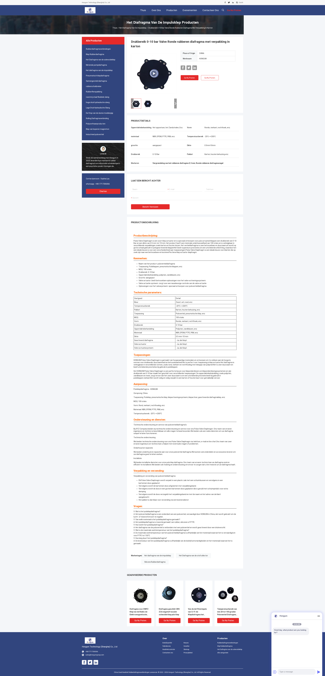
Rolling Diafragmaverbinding (97, 118)
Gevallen (186, 646)
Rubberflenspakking (94, 92)
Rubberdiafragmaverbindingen (98, 49)
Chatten (103, 191)
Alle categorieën (222, 653)
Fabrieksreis (166, 646)
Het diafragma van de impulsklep (132, 28)
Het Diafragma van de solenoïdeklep (100, 60)
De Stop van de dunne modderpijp (99, 113)
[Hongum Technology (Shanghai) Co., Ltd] (90, 10)
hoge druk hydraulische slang (98, 102)
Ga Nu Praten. (189, 78)
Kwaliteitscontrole (168, 649)
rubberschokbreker (93, 86)
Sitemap (186, 649)
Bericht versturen (150, 207)
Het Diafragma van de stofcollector (193, 556)
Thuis (114, 28)
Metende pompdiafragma (96, 65)
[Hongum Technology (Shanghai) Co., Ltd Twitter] (229, 2)
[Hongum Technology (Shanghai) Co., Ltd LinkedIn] (233, 2)
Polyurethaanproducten (95, 124)
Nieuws (186, 643)
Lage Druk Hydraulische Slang (98, 108)
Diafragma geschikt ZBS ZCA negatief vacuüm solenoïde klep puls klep (169, 612)
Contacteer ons (167, 653)
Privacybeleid (188, 653)
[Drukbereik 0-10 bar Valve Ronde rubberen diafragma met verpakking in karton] (154, 73)
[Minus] (318, 616)
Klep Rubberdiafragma (95, 54)
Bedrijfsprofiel (167, 643)
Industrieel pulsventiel (95, 134)
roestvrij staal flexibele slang (97, 97)
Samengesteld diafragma (96, 81)
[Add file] (275, 672)
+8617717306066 (102, 184)
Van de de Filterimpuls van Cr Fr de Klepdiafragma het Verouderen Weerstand (198, 612)
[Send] (319, 672)
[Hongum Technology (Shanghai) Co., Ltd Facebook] (225, 2)
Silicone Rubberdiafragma (154, 562)
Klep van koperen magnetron (97, 129)
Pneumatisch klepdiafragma (97, 76)
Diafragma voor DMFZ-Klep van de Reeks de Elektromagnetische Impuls (139, 612)
